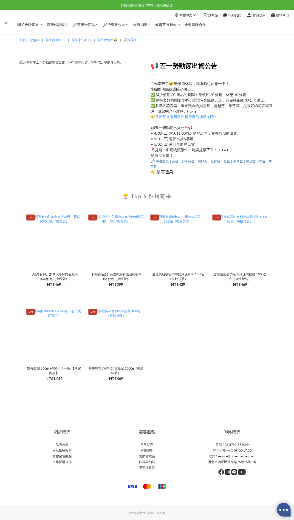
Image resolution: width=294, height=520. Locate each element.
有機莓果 (162, 161)
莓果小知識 (79, 40)
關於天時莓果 (28, 25)
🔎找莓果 (130, 40)
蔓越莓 (238, 161)
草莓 (262, 161)
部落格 (35, 40)
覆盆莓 (251, 161)
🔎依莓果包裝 (114, 25)
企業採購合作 (195, 25)
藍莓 (175, 161)
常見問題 (147, 445)
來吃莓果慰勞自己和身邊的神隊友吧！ (186, 116)
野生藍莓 (188, 161)
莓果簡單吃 (53, 40)
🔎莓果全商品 (84, 25)
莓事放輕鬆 (105, 40)
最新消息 (140, 25)
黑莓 (226, 161)
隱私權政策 (147, 467)
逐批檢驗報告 (62, 450)
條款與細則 (147, 462)
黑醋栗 (202, 161)
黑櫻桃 (215, 161)
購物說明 (147, 450)
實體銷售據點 (62, 456)
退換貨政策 (147, 456)
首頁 (23, 40)
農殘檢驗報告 (57, 25)
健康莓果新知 (166, 25)
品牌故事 (62, 445)
